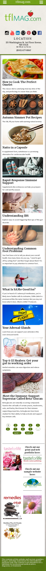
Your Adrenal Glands (16, 327)
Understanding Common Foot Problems (19, 250)
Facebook (39, 33)
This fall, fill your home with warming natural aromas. (22, 121)
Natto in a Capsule (14, 147)
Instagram (7, 33)
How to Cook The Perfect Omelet (19, 83)
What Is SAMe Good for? (19, 289)
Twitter (34, 33)
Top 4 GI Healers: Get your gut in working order (20, 362)
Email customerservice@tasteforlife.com (23, 33)
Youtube (12, 33)
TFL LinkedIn (17, 33)
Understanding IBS (15, 215)
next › (17, 433)
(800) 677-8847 (23, 50)
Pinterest (28, 33)
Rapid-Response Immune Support (19, 182)
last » (29, 433)
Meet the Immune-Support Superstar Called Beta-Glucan (22, 397)
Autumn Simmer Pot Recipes (22, 117)
